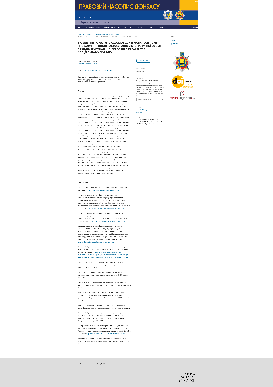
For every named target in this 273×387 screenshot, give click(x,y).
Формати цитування (144, 100)
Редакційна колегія (92, 27)
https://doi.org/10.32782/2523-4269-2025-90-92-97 (99, 71)
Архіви (160, 27)
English (172, 40)
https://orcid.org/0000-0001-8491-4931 (88, 63)
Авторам (138, 27)
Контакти (151, 27)
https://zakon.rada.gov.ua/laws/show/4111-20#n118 (106, 208)
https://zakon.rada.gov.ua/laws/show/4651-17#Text (104, 190)
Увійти (195, 2)
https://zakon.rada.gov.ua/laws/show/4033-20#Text (96, 242)
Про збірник (109, 27)
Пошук (195, 27)
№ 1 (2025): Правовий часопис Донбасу (107, 34)
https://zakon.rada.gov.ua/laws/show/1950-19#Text (107, 221)
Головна (79, 27)
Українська (174, 44)
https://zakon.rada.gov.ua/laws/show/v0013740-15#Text (106, 334)
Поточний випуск (125, 27)
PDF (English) (144, 61)
